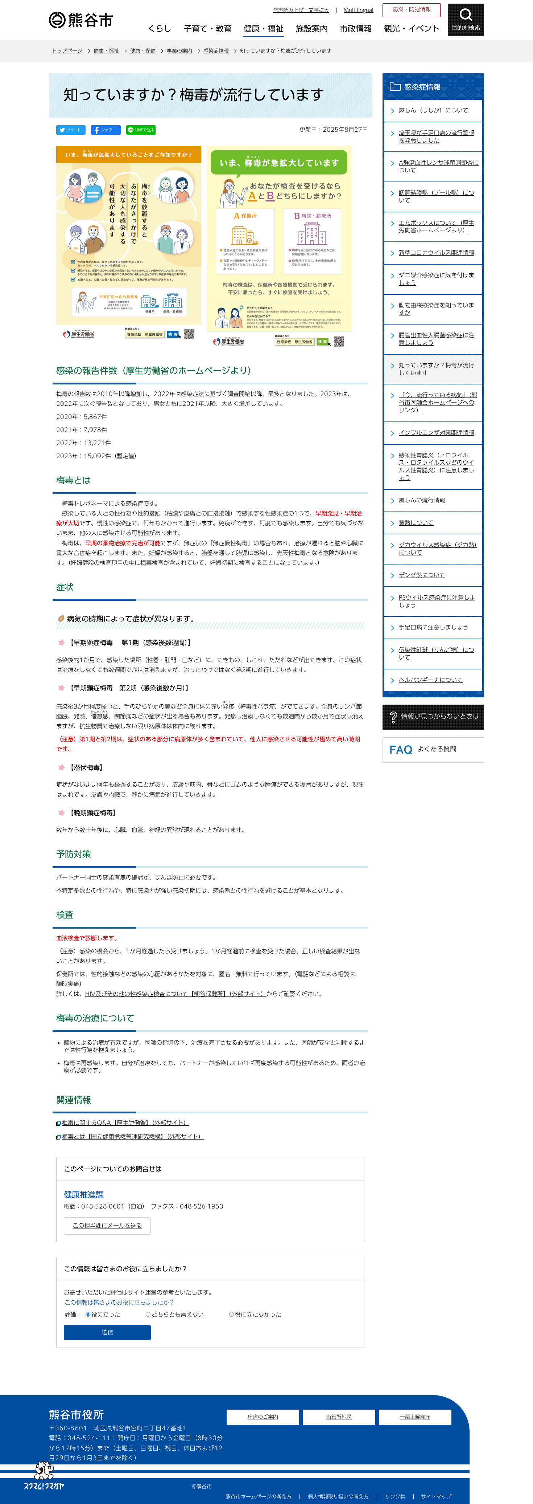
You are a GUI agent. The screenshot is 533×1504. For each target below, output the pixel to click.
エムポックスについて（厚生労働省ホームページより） (436, 226)
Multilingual (358, 10)
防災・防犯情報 (412, 9)
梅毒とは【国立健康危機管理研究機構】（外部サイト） (133, 1137)
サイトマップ (436, 1496)
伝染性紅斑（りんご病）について (436, 653)
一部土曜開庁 (415, 1416)
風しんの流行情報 (422, 500)
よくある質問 (436, 749)
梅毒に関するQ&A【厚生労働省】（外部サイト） (125, 1123)
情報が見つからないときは (440, 716)
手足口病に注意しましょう (433, 627)
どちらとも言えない (178, 1314)
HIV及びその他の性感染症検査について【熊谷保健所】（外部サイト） (175, 994)
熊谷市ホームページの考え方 (259, 1496)
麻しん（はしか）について (433, 110)
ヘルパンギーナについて (431, 680)
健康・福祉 (106, 50)
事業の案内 (179, 50)
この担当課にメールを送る (107, 1225)
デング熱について (422, 575)
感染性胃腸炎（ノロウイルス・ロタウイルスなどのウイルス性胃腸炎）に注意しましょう (436, 466)
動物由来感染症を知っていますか (436, 309)
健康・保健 (143, 50)
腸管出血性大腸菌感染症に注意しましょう (436, 339)
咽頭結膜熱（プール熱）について (436, 196)
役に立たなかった (258, 1314)
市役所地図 (339, 1416)
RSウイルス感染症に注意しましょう (437, 601)
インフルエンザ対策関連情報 (436, 433)
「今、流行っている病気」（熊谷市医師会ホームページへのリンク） (438, 402)
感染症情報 (216, 50)
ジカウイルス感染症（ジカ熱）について (438, 548)
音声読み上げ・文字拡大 (301, 10)
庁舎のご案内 (263, 1416)
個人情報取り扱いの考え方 (338, 1496)
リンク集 (395, 1496)
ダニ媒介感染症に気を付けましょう (436, 279)
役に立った (105, 1314)
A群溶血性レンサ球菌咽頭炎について (439, 166)
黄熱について (416, 523)
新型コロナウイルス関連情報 (436, 253)
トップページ (67, 50)
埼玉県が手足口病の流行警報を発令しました (436, 136)
